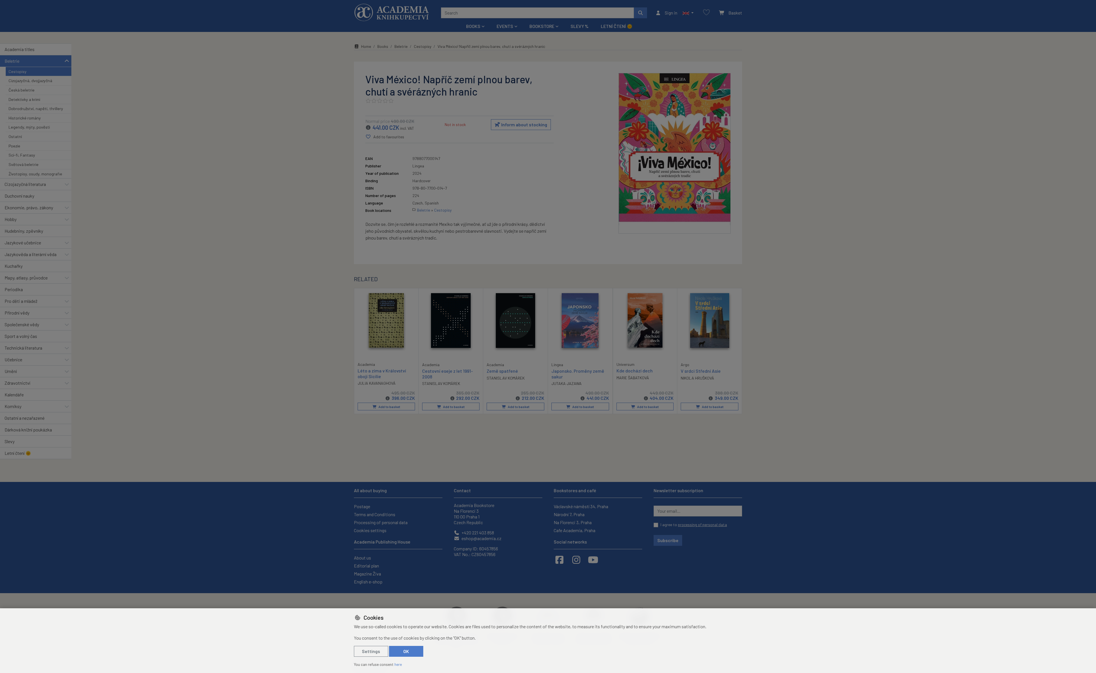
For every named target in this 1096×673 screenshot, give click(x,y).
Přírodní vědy (17, 312)
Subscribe (667, 540)
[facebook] (559, 559)
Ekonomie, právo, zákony (29, 207)
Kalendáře (14, 394)
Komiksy (13, 406)
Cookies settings (370, 530)
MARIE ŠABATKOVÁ (632, 377)
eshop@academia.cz (481, 538)
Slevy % (580, 26)
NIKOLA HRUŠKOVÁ (697, 378)
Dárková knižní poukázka (28, 429)
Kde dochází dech (634, 370)
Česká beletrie (22, 90)
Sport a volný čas (21, 336)
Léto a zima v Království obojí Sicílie (382, 373)
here (398, 664)
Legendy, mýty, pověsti (29, 127)
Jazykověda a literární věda (31, 254)
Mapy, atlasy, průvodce (26, 277)
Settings (371, 651)
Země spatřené (502, 371)
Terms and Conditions (374, 514)
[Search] (640, 12)
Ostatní (15, 136)
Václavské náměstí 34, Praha (581, 506)
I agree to (693, 524)
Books (382, 46)
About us (362, 557)
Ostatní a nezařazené (25, 418)
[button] (688, 13)
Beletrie (12, 61)
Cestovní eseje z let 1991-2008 (447, 373)
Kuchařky (14, 266)
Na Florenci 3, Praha (573, 522)
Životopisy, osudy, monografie (35, 173)
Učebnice (13, 359)
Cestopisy (18, 71)
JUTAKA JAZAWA (566, 383)
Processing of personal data (381, 522)
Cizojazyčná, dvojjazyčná (30, 80)
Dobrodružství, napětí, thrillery (36, 108)
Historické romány (25, 117)
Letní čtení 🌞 (616, 26)
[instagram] (576, 559)
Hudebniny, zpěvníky (24, 231)
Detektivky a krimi (24, 99)
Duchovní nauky (19, 195)
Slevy (10, 441)
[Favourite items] (706, 13)
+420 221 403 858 (477, 532)
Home (366, 46)
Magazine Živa (367, 573)
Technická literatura (23, 347)
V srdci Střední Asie (701, 371)
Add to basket (389, 407)
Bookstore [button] (541, 26)
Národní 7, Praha (569, 514)
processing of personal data (702, 524)
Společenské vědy (22, 324)
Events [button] (505, 26)
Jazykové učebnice (23, 242)
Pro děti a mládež (21, 301)
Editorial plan (366, 565)
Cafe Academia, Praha (574, 530)
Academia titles (20, 49)
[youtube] (593, 559)
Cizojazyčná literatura (25, 184)
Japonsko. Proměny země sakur (577, 373)
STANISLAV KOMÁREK (441, 383)
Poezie (14, 145)
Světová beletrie (24, 164)
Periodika (14, 289)
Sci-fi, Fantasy (22, 155)
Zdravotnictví (17, 383)
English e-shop (368, 581)
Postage (362, 506)
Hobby (11, 219)
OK (406, 651)
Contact (462, 490)
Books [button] (473, 26)
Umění (11, 371)
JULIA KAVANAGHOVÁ (377, 383)
